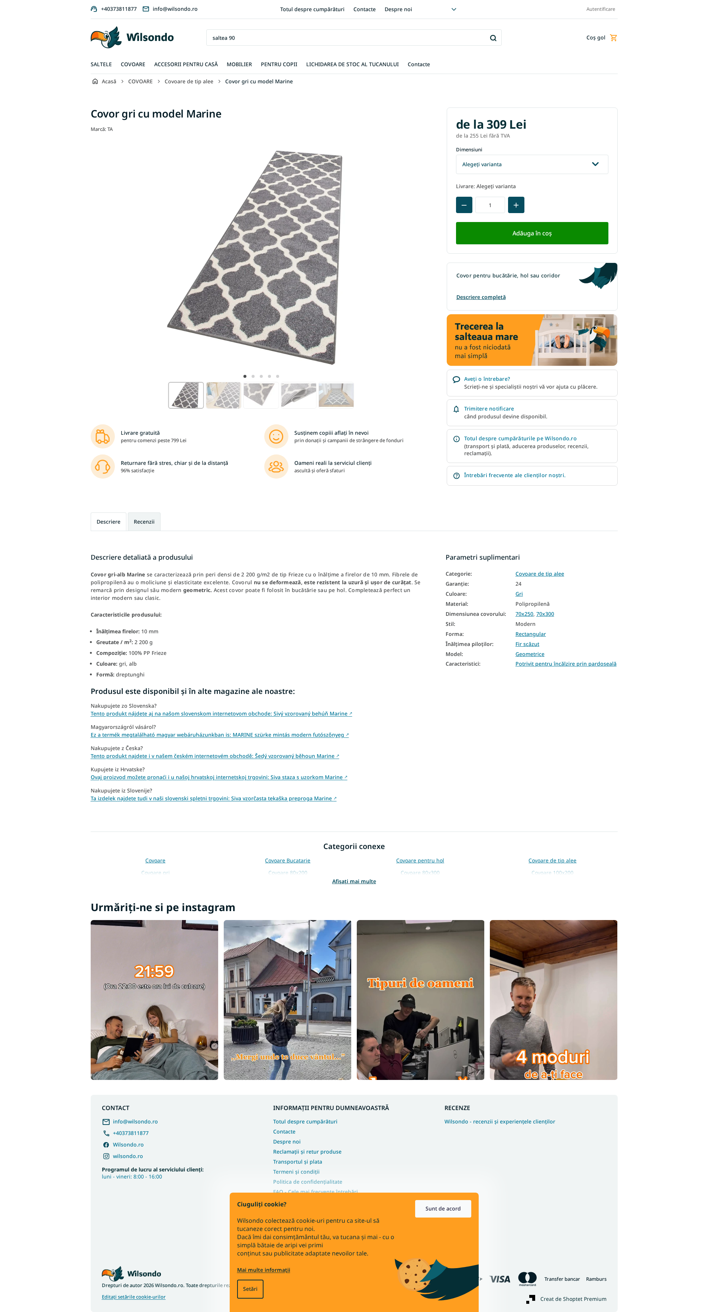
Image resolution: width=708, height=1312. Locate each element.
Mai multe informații (263, 1269)
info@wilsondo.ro (135, 1121)
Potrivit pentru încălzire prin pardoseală (566, 663)
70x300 (545, 614)
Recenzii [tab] (144, 521)
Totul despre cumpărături (312, 9)
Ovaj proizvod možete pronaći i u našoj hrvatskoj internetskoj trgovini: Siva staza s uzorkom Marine (219, 777)
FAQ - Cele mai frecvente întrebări (315, 1191)
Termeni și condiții (296, 1171)
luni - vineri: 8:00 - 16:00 (153, 1173)
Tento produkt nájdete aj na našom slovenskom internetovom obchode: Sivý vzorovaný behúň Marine (221, 713)
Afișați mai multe (354, 881)
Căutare (493, 37)
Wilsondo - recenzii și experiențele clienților (499, 1121)
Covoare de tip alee (539, 573)
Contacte (364, 9)
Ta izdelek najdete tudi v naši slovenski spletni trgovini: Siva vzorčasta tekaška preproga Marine (214, 798)
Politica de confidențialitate (307, 1181)
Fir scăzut (527, 644)
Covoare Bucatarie (287, 860)
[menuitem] (101, 64)
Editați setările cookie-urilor (134, 1297)
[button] (245, 376)
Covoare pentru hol (420, 860)
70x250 (524, 614)
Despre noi (398, 9)
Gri (519, 594)
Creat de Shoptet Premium (573, 1298)
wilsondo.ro (128, 1156)
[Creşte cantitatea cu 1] (516, 205)
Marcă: (102, 129)
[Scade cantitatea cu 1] (464, 205)
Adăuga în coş (532, 233)
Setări (250, 1288)
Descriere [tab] (108, 521)
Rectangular (530, 634)
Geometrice (529, 654)
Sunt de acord (443, 1208)
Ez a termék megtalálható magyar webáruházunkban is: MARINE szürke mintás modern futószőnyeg (220, 734)
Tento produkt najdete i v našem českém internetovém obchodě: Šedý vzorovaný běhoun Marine (215, 755)
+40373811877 (131, 1132)
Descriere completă (481, 296)
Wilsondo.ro (128, 1144)
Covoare (155, 860)
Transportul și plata (297, 1161)
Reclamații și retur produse (307, 1151)
